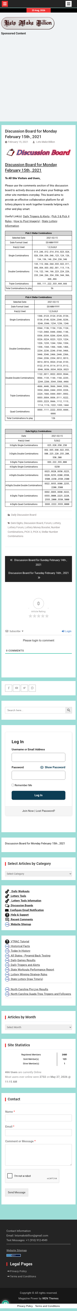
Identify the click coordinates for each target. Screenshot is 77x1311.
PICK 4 (36, 531)
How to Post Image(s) (27, 221)
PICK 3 (28, 531)
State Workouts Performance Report (31, 969)
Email (9, 1126)
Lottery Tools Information (25, 900)
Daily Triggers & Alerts (36, 216)
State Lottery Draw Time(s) (26, 979)
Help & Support (19, 914)
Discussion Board (33, 523)
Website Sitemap (20, 924)
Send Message (16, 1192)
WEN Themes (50, 1298)
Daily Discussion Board (23, 514)
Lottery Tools (17, 896)
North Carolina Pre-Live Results (28, 989)
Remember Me (23, 785)
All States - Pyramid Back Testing (29, 955)
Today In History (19, 950)
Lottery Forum (16, 527)
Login (68, 631)
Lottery (57, 523)
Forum (48, 523)
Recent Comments (21, 919)
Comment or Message (20, 1141)
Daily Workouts (19, 891)
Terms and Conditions (23, 1276)
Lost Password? (45, 811)
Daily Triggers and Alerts (24, 965)
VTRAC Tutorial (19, 941)
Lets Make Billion (45, 141)
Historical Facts (19, 946)
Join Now (28, 811)
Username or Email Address (28, 749)
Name (10, 1111)
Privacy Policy (18, 1271)
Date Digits (17, 523)
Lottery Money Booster (37, 527)
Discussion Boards (21, 905)
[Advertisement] (38, 81)
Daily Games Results (22, 960)
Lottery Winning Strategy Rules (28, 974)
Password (18, 767)
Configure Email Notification (26, 910)
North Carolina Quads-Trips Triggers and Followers (40, 994)
